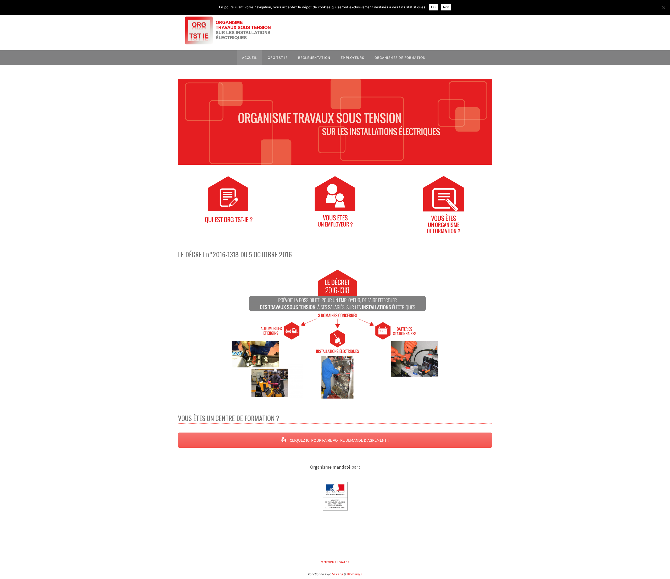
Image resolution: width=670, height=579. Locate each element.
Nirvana (337, 574)
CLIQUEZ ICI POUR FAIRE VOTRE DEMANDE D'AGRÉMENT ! (339, 440)
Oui (433, 7)
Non (446, 7)
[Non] (663, 7)
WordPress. (354, 574)
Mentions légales (335, 562)
